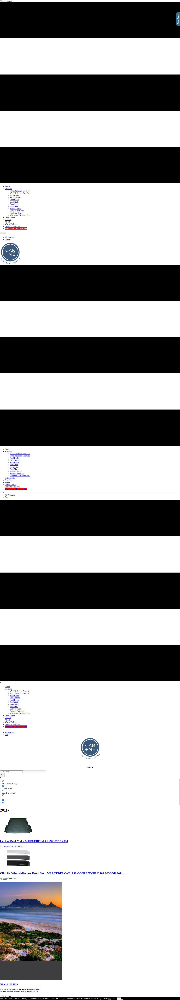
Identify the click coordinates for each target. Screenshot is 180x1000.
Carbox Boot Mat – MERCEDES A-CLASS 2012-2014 (34, 841)
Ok (119, 999)
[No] (122, 999)
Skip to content (6, 1)
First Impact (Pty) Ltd (30, 991)
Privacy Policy (35, 989)
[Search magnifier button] (2, 775)
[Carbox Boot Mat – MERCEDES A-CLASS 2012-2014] (18, 836)
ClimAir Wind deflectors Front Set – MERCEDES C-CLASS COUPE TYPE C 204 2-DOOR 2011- (62, 873)
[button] (5, 996)
